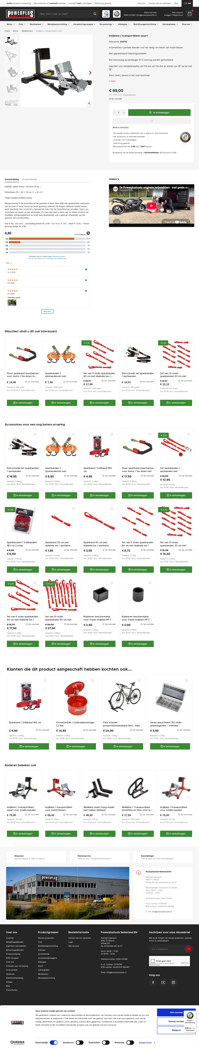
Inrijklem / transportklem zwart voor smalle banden (21, 808)
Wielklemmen (27, 31)
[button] (190, 13)
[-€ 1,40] (23, 521)
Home (7, 31)
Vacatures (10, 974)
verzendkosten (28, 390)
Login (70, 942)
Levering (9, 938)
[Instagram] (173, 982)
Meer (113, 81)
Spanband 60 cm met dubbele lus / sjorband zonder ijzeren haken (96, 545)
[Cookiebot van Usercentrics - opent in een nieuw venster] (17, 1043)
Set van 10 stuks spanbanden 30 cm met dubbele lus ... (173, 376)
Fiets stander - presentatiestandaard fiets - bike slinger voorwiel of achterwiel (121, 725)
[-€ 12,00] (61, 595)
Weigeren (176, 1030)
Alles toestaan (176, 1012)
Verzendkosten (129, 95)
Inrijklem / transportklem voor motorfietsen (58, 808)
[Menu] (194, 1012)
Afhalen (9, 982)
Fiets (40, 942)
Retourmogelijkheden (15, 950)
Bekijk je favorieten (121, 127)
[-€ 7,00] (176, 446)
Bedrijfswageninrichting (48, 946)
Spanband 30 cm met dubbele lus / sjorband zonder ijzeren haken (57, 545)
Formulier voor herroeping (17, 966)
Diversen (41, 950)
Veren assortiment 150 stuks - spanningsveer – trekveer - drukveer (166, 725)
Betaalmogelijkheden (15, 942)
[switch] (80, 1042)
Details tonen (145, 1042)
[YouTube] (163, 982)
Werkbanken (43, 974)
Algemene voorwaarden (16, 946)
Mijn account (73, 946)
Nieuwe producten (46, 938)
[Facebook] (153, 982)
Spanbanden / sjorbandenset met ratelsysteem (55, 376)
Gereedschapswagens (47, 958)
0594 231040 (129, 15)
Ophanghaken (44, 970)
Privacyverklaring (13, 954)
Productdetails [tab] (29, 179)
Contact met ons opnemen (160, 3)
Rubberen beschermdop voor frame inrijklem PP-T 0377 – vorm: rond (136, 620)
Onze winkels (11, 970)
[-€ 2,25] (23, 595)
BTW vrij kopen (12, 958)
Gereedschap (43, 954)
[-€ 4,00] (176, 521)
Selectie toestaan (176, 1021)
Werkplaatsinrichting (46, 978)
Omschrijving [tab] (12, 179)
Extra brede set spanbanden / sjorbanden (138, 374)
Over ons (141, 3)
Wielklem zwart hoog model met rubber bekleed (99, 808)
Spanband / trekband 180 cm (25, 722)
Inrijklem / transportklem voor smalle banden (173, 808)
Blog (176, 3)
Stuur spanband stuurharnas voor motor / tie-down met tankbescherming (138, 471)
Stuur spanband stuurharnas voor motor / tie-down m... (23, 374)
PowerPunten (12, 990)
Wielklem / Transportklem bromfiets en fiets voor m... (137, 808)
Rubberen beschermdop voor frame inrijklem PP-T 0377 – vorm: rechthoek (97, 620)
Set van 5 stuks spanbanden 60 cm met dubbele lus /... (99, 374)
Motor (15, 31)
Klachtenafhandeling (14, 978)
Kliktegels (42, 962)
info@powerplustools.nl (147, 15)
